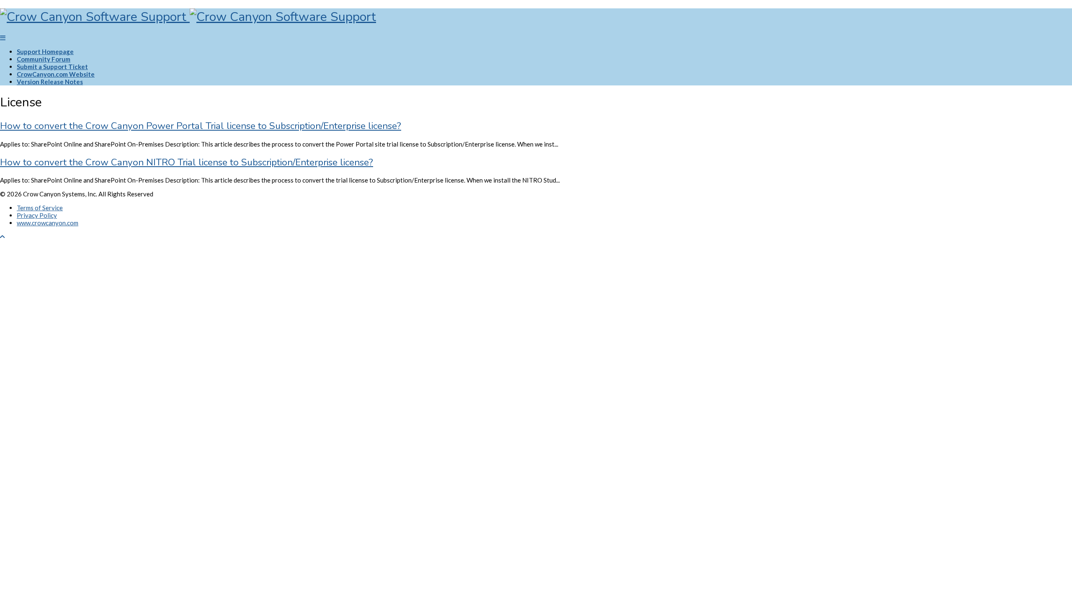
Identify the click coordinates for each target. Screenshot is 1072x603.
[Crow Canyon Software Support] (188, 17)
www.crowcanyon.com (47, 223)
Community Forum (43, 59)
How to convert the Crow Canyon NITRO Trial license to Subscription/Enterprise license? (186, 162)
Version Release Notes (50, 81)
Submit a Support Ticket (52, 66)
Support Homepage (45, 51)
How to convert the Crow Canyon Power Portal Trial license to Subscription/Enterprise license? (200, 125)
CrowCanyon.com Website (56, 74)
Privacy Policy (37, 215)
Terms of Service (40, 207)
